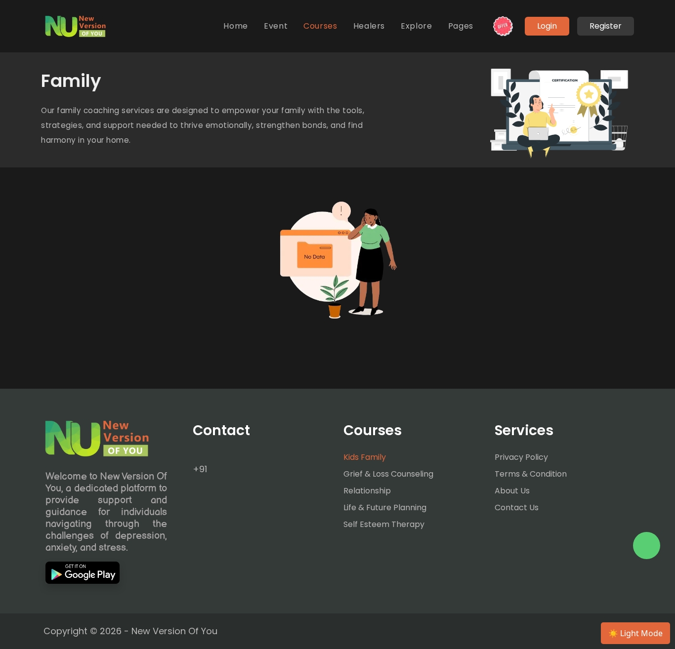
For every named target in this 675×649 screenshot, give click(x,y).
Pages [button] (460, 26)
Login (547, 26)
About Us (512, 490)
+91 (200, 469)
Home (235, 26)
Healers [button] (369, 26)
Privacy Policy (521, 457)
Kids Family (364, 457)
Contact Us (517, 507)
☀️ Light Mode (635, 633)
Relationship (367, 490)
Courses (320, 26)
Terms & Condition (531, 474)
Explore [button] (416, 26)
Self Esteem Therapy (383, 524)
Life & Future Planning (384, 507)
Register (606, 26)
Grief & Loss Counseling (388, 474)
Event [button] (276, 26)
